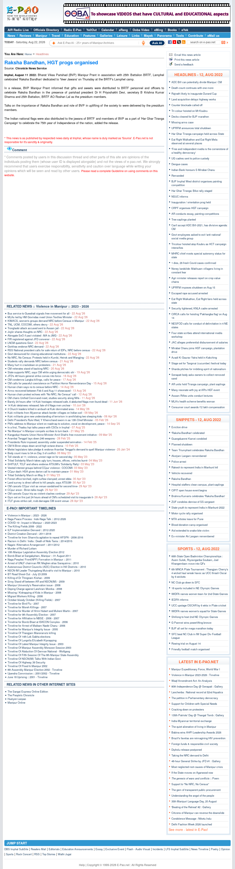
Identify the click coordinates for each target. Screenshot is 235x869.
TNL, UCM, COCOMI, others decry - (35, 324)
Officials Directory (46, 30)
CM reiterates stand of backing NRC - (36, 368)
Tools (180, 35)
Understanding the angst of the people (192, 795)
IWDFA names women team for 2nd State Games (199, 594)
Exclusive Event (114, 849)
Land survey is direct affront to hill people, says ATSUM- (46, 482)
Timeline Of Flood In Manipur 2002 (27, 666)
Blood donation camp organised (189, 524)
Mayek (148, 35)
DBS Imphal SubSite (16, 849)
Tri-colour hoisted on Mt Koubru (189, 111)
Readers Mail (38, 849)
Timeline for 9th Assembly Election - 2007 (32, 614)
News (11, 35)
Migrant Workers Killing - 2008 (25, 596)
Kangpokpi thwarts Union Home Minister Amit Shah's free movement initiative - (60, 434)
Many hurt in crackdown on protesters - (37, 365)
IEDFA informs (179, 599)
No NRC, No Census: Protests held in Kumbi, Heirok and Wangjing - (53, 357)
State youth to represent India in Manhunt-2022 (197, 507)
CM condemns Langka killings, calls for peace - (42, 379)
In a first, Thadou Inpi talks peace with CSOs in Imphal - (46, 427)
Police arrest (178, 461)
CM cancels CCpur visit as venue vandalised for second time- (50, 486)
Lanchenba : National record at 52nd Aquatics (197, 692)
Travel (56, 35)
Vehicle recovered (181, 473)
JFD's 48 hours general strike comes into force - (42, 376)
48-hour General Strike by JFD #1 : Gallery (196, 761)
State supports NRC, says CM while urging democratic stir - (49, 372)
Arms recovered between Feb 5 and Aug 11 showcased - (47, 390)
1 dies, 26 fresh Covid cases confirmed (193, 263)
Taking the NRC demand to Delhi (190, 755)
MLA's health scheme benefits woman (193, 401)
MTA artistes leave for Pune (187, 519)
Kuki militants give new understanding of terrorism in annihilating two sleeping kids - (62, 416)
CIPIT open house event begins (189, 490)
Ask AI (157, 43)
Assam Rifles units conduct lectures (192, 395)
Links (136, 35)
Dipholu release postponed (186, 749)
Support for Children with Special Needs (194, 703)
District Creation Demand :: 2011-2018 (29, 533)
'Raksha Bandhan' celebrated (187, 433)
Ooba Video (141, 30)
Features (89, 35)
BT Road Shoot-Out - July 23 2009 (27, 574)
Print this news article (186, 59)
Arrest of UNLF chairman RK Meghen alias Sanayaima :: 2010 (43, 563)
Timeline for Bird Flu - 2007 (23, 603)
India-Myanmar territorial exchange (191, 721)
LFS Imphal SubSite (177, 849)
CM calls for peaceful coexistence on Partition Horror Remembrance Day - (57, 383)
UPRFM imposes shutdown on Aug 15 (193, 287)
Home (28, 54)
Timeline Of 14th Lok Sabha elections (29, 636)
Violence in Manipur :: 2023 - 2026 (27, 515)
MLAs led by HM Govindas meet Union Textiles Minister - (48, 317)
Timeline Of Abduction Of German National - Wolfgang (39, 651)
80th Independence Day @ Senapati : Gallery (197, 686)
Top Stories (48, 854)
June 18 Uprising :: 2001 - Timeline (28, 677)
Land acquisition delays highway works (193, 99)
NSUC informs (179, 196)
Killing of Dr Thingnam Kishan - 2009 (29, 578)
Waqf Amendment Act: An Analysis (191, 680)
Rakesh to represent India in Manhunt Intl (194, 467)
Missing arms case (182, 122)
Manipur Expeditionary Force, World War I (195, 669)
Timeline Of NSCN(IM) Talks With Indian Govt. (34, 658)
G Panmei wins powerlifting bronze (191, 622)
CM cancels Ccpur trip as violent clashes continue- (43, 493)
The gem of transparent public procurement (196, 790)
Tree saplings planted (183, 219)
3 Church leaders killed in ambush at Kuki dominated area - (49, 409)
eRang (123, 30)
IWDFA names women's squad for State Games (198, 611)
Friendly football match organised (190, 649)
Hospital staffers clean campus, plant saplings (197, 484)
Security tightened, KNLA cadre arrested (194, 308)
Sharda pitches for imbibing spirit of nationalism (198, 369)
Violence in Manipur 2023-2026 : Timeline (195, 675)
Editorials (54, 849)
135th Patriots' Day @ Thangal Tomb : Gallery (197, 715)
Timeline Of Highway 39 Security (26, 662)
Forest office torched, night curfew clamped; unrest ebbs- (47, 479)
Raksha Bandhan (181, 479)
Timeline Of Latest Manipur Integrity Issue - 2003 (35, 644)
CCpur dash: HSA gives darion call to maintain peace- (46, 471)
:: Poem (195, 778)
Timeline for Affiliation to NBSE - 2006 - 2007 (33, 618)
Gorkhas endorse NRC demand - (33, 346)
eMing (158, 30)
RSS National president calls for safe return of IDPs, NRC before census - (57, 350)
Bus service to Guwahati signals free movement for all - (46, 313)
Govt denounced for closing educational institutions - (44, 354)
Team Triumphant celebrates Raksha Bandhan (197, 450)
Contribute (195, 35)
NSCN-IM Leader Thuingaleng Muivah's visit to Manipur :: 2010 (44, 570)
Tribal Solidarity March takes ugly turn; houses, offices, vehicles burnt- (55, 460)
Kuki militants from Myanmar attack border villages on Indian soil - (53, 412)
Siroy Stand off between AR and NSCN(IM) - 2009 (36, 581)
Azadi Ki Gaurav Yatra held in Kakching (194, 357)
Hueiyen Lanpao (17, 699)
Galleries (106, 35)
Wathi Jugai (64, 854)
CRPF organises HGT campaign (189, 208)
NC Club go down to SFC (185, 582)
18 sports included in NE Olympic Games (195, 588)
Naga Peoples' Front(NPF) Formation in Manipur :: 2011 (39, 559)
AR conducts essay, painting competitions (195, 213)
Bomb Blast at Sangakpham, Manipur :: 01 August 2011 (39, 556)
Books (172, 30)
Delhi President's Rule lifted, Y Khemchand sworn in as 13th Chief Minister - (58, 420)
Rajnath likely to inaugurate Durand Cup (194, 93)
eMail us (213, 35)
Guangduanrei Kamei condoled (189, 438)
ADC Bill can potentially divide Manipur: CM (196, 82)
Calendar (107, 30)
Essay (99, 849)
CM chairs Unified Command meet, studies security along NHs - (51, 398)
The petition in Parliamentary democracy (194, 698)
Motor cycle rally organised (187, 513)
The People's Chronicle (21, 695)
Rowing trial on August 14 (186, 643)
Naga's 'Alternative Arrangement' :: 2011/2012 (33, 544)
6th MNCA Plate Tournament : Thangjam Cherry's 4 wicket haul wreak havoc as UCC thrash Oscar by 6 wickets (199, 572)
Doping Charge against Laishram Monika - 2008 (35, 589)
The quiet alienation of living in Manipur (193, 726)
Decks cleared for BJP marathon (190, 116)
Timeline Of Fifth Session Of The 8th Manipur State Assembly (43, 655)
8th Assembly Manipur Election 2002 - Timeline (35, 669)
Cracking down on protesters (187, 709)
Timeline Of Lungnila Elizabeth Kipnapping (32, 640)
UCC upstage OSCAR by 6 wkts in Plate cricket (198, 605)
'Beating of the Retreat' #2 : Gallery (191, 807)
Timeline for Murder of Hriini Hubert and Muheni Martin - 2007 (43, 611)
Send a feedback (183, 64)
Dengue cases (179, 164)
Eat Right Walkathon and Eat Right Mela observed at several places (194, 141)
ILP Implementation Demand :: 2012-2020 (31, 530)
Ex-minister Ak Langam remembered (192, 536)
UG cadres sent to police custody (190, 158)
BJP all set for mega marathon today (192, 628)
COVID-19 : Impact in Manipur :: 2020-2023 (32, 522)
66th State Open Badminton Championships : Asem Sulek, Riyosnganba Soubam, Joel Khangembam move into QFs (197, 559)
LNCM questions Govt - (28, 343)
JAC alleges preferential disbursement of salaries (199, 342)
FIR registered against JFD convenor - (36, 339)
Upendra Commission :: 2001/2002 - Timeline (33, 673)
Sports (10, 854)
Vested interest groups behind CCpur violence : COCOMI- (48, 468)
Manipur (41, 35)
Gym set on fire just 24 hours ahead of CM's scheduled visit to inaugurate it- (57, 497)
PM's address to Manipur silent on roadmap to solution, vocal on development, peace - (64, 423)
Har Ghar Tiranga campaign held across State (197, 134)
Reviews (25, 35)
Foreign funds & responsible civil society (194, 744)
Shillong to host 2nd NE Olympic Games (194, 617)
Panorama (164, 35)
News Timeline (199, 849)
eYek (185, 30)
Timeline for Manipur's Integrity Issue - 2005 (33, 629)
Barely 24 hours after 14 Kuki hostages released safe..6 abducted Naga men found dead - (65, 401)
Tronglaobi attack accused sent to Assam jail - (41, 328)
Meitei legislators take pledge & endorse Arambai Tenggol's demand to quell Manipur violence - (69, 449)
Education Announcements (77, 849)
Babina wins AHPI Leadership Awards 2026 (196, 732)
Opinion (225, 849)
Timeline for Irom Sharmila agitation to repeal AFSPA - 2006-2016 (45, 537)
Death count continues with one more (192, 88)
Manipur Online (16, 702)
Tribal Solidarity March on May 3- (34, 475)
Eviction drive (179, 427)
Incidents (158, 849)
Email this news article (187, 55)
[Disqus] (84, 238)
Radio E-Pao (72, 30)
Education (71, 35)
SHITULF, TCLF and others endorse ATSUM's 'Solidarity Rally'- (51, 464)
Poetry (214, 849)
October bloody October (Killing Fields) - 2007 (34, 600)
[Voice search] (143, 43)
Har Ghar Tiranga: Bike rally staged (191, 190)
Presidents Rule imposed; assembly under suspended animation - (52, 442)
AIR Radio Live (18, 30)
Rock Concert (24, 854)
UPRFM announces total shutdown (191, 128)
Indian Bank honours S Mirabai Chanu (193, 170)
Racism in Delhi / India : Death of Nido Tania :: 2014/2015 (40, 541)
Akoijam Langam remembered (188, 456)
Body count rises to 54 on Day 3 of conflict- (39, 453)
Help (82, 865)
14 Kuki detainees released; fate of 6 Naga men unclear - (47, 405)
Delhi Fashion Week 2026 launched (191, 824)
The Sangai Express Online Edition (28, 691)
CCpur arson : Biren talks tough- (33, 490)
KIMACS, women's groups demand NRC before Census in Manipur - (54, 321)
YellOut (91, 30)
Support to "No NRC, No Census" (190, 784)
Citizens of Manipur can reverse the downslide (197, 813)
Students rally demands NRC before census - (40, 361)
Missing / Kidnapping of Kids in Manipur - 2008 (34, 592)
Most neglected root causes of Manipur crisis (197, 767)
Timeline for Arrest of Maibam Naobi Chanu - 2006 (36, 625)
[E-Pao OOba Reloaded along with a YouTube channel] (146, 23)
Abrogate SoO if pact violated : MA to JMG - (40, 335)
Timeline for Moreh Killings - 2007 (27, 607)
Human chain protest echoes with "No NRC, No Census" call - (50, 394)
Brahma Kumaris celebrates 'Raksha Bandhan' (198, 496)
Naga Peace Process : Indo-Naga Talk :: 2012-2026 (37, 519)
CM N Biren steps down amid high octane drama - (43, 445)
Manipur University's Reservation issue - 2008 (34, 585)
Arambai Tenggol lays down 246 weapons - (39, 438)
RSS (37, 854)
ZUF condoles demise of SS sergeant (192, 502)
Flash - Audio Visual (138, 849)
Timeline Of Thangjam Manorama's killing (32, 633)
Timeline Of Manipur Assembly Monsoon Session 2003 (39, 647)
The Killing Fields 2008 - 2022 (25, 526)
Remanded (177, 175)
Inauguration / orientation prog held (191, 202)
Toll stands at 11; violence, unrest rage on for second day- (47, 457)
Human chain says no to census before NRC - (41, 387)
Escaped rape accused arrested (189, 293)
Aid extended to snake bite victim (190, 530)
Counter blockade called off (186, 105)
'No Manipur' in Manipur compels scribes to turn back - (46, 431)
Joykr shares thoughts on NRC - (33, 332)
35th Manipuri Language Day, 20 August (194, 801)
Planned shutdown (181, 444)
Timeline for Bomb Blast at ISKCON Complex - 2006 (38, 622)
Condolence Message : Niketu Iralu (191, 818)
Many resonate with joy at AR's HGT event (195, 390)
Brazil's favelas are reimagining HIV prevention (198, 738)
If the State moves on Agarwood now (192, 772)
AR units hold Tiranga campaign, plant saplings (198, 384)
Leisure (122, 35)
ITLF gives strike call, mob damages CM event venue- (45, 501)
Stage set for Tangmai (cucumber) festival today (198, 363)
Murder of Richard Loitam (22, 548)
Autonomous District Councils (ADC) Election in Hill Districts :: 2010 (47, 567)
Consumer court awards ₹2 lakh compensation (198, 407)
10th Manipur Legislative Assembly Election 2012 (36, 552)
